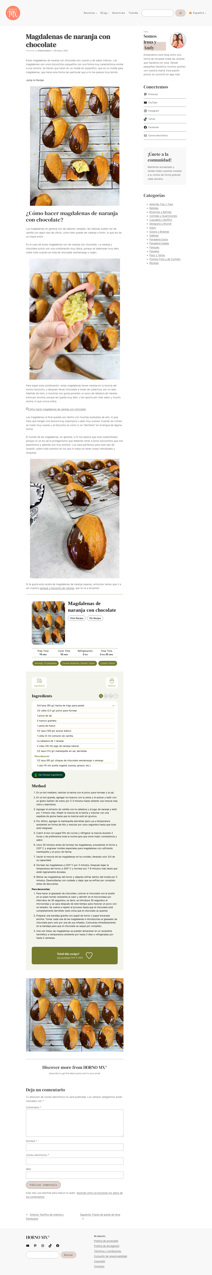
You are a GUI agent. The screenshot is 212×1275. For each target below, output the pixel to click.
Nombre (31, 1141)
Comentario (33, 1107)
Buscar (68, 1255)
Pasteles (154, 251)
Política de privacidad (106, 1240)
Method (112, 686)
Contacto (99, 1266)
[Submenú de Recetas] (96, 13)
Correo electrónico (37, 1155)
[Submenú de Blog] (108, 13)
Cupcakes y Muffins (160, 219)
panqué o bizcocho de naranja (57, 588)
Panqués (154, 247)
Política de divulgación (106, 1246)
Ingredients (39, 686)
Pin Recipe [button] (95, 618)
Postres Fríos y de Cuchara (164, 259)
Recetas (154, 263)
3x (111, 696)
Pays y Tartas (157, 255)
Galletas (154, 235)
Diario (152, 227)
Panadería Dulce (158, 239)
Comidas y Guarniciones (163, 215)
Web (28, 1169)
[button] (113, 705)
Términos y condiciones (107, 1251)
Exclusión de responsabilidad (110, 1256)
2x (106, 696)
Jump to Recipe (35, 80)
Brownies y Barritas (160, 212)
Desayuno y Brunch (160, 223)
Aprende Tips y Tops (161, 204)
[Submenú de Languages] (205, 13)
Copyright (99, 1261)
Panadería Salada (159, 243)
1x (101, 696)
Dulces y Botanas (159, 231)
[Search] (180, 13)
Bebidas (153, 208)
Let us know (63, 957)
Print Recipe (76, 618)
